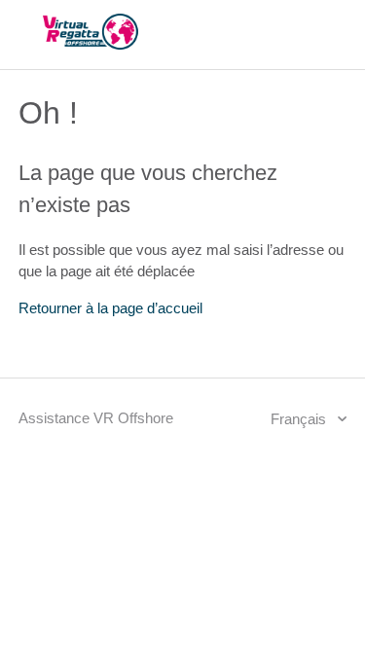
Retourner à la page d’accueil (110, 308)
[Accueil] (90, 44)
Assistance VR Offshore (95, 418)
